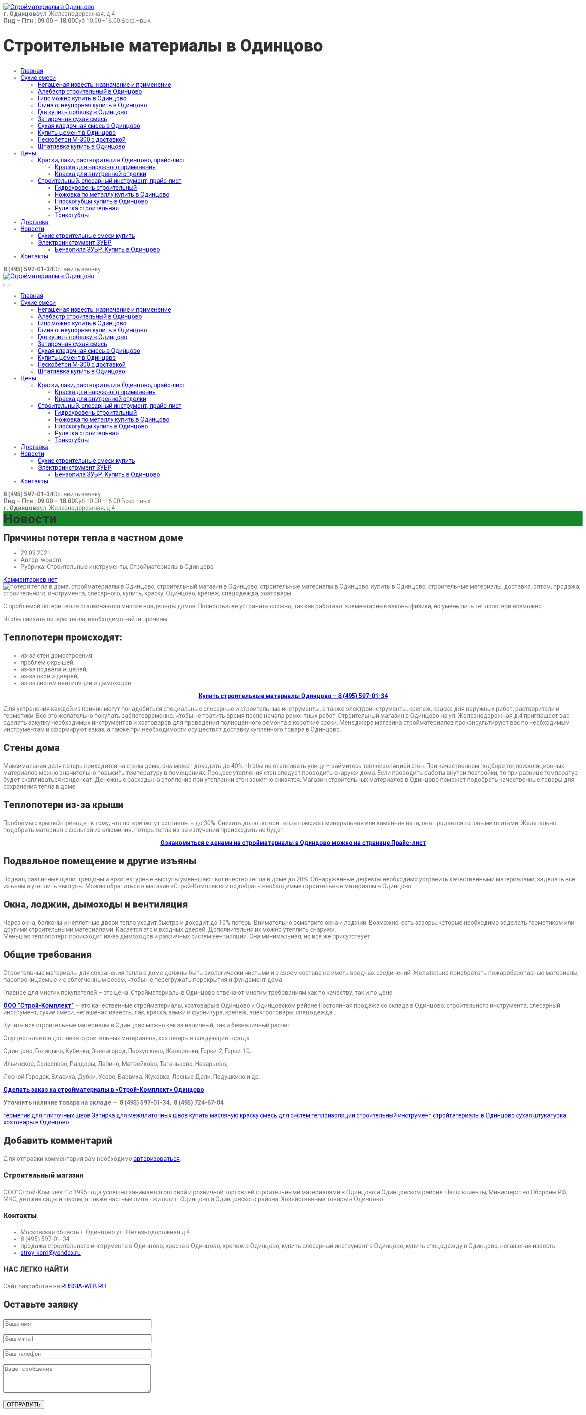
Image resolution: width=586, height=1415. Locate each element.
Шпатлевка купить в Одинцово (81, 146)
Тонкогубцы (72, 215)
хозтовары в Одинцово (36, 1122)
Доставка (34, 222)
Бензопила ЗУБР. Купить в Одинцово (107, 249)
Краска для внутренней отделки (100, 173)
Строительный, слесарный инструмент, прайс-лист (109, 180)
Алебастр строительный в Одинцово (90, 91)
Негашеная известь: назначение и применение (104, 84)
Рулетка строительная (87, 208)
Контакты (34, 256)
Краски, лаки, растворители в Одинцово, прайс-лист (111, 160)
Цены (28, 153)
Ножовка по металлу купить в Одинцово (112, 194)
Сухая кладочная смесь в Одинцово (89, 125)
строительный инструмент (394, 1115)
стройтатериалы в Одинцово (474, 1115)
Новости (32, 228)
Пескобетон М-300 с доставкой (82, 139)
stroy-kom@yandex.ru (51, 1252)
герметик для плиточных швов (47, 1115)
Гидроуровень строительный (96, 187)
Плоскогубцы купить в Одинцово (101, 201)
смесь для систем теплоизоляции (307, 1115)
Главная (32, 70)
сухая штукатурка (541, 1115)
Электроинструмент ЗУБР (75, 242)
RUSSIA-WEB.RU (83, 1286)
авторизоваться (156, 1158)
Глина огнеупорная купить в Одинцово (92, 105)
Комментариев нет (30, 579)
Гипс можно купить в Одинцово (82, 98)
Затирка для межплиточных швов (140, 1115)
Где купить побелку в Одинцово (82, 112)
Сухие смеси (38, 77)
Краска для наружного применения (105, 167)
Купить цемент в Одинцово (77, 132)
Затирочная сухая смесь (72, 118)
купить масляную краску (224, 1115)
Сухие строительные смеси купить (86, 235)
